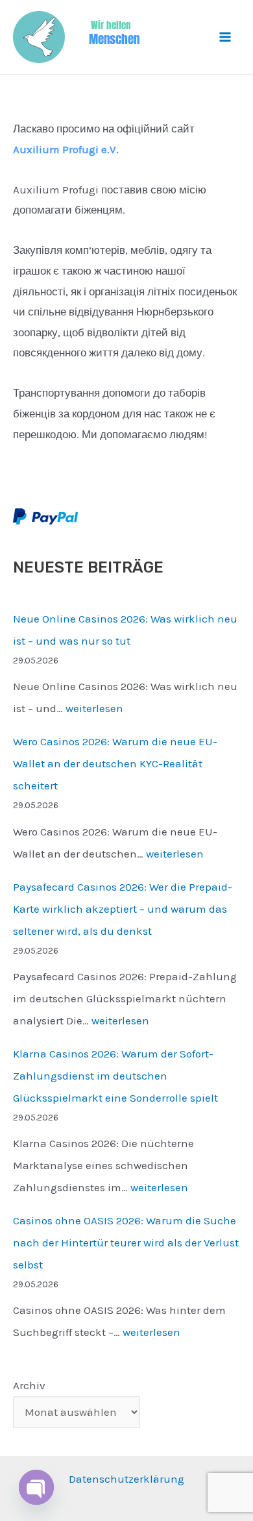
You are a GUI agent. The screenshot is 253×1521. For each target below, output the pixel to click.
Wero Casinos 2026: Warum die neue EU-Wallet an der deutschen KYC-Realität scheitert (115, 763)
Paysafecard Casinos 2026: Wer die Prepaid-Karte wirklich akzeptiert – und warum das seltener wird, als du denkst (122, 908)
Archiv (29, 1385)
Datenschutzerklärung (126, 1478)
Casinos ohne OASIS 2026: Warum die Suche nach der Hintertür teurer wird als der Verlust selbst (126, 1242)
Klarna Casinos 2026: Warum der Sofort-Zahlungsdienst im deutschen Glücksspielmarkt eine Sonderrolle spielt (115, 1075)
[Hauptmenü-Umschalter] (226, 37)
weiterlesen (94, 708)
